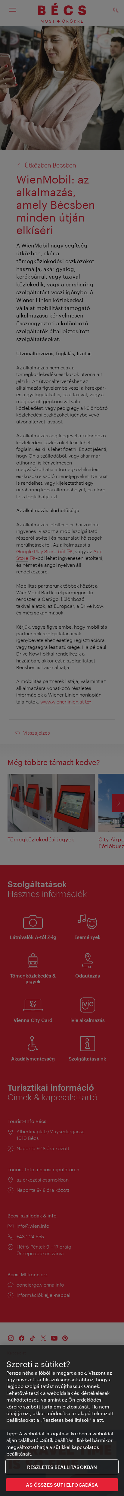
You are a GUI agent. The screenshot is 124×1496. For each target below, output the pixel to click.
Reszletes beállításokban (62, 1467)
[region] (62, 1420)
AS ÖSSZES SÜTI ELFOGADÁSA (62, 1485)
